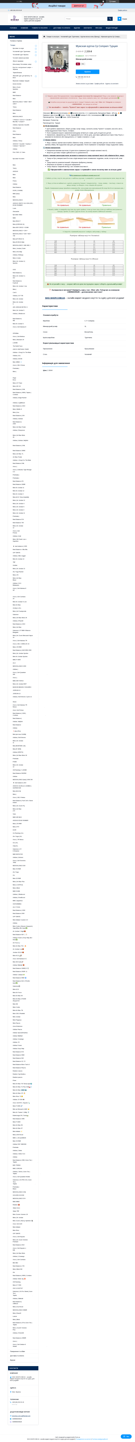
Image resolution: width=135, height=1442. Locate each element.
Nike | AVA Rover (18, 1134)
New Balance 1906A (19, 450)
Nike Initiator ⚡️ (17, 1131)
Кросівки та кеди (18, 48)
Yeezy (15, 107)
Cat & (14, 292)
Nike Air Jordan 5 (18, 323)
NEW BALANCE (18, 116)
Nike (14, 98)
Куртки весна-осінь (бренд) (90, 36)
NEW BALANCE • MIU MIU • (21, 245)
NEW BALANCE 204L (19, 1192)
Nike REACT (17, 221)
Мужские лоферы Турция (21, 81)
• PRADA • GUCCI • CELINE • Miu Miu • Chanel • (22, 120)
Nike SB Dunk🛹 (18, 962)
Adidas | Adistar (18, 418)
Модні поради (111, 28)
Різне (14, 1080)
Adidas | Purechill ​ (30, 1334)
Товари (12, 45)
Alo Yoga (16, 872)
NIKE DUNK (16, 891)
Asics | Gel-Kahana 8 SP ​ (28, 589)
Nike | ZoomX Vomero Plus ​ (27, 1329)
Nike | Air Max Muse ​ (31, 579)
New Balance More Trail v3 (21, 1064)
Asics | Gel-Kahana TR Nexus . (29, 706)
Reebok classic (17, 1071)
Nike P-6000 (16, 1122)
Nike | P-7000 (17, 1285)
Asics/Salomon (17, 1026)
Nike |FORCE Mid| (18, 242)
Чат (127, 1436)
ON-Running (16, 1282)
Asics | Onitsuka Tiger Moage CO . (26, 470)
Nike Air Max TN (18, 1010)
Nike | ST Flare (17, 383)
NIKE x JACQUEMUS (19, 1138)
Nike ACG (16, 989)
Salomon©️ (16, 986)
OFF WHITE (16, 552)
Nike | (14, 289)
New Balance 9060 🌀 (19, 978)
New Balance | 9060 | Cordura (22, 1275)
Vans (14, 814)
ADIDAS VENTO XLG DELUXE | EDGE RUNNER (23, 204)
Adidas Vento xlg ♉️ (19, 1279)
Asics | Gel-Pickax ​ (32, 532)
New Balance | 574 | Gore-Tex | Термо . (26, 1323)
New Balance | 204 (18, 415)
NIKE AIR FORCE (18, 681)
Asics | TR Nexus (18, 839)
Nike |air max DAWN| (19, 734)
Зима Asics (16, 1208)
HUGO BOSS (17, 84)
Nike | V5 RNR (17, 647)
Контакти (88, 28)
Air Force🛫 (16, 943)
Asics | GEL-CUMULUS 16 (21, 644)
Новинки (24, 28)
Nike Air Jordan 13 (18, 559)
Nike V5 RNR (17, 878)
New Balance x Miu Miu (20, 549)
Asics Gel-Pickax (18, 710)
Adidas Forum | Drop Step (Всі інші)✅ (22, 938)
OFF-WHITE (16, 916)
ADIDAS (15, 171)
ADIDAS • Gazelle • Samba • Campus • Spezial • (22, 145)
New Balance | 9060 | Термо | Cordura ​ (23, 393)
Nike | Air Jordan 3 (18, 510)
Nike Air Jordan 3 (18, 494)
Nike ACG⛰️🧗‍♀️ (17, 955)
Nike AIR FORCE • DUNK (21, 227)
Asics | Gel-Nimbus (19, 336)
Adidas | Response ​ (29, 431)
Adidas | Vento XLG (19, 1154)
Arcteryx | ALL (17, 608)
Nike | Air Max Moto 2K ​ (28, 436)
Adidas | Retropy (18, 255)
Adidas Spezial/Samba (20, 1032)
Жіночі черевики (18, 61)
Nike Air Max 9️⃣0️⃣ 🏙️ (20, 1090)
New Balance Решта (19, 1068)
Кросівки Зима (17, 214)
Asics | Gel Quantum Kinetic (21, 1176)
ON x (14, 131)
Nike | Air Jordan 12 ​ (29, 527)
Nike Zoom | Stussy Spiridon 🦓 (23, 1220)
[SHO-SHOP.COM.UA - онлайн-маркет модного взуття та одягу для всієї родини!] (15, 22)
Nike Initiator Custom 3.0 (20, 920)
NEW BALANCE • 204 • (20, 230)
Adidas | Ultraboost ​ (29, 314)
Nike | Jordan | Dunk (19, 248)
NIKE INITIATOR (18, 854)
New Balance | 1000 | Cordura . (29, 714)
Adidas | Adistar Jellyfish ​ (26, 441)
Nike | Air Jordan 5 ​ (30, 303)
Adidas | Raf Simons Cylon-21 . (26, 697)
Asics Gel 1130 (17, 1224)
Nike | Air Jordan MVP (20, 684)
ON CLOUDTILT (18, 1288)
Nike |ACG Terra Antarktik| (21, 497)
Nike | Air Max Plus (19, 881)
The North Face (17, 346)
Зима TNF (16, 1211)
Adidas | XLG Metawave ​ (30, 584)
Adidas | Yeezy (17, 141)
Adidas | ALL (17, 355)
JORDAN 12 (16, 690)
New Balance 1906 (18, 1119)
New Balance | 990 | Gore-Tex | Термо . (25, 1161)
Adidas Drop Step (18, 1048)
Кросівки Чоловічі (18, 158)
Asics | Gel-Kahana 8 (19, 327)
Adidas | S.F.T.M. (18, 295)
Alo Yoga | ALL (17, 836)
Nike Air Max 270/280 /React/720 (19, 1000)
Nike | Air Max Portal (19, 427)
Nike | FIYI (16, 827)
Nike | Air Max (17, 627)
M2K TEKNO (17, 1165)
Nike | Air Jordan (18, 299)
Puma (14, 181)
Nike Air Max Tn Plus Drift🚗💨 (22, 1087)
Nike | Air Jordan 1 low (20, 286)
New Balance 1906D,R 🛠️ (21, 968)
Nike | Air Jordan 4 (18, 503)
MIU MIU (15, 1263)
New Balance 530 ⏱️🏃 (20, 934)
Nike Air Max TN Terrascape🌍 (22, 1083)
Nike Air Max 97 (18, 1128)
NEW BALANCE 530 (19, 865)
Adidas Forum (17, 1045)
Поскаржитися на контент (83, 1439)
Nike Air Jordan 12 (18, 491)
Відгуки (77, 28)
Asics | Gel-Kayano (19, 1236)
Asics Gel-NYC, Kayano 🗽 (21, 1103)
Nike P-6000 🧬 (17, 1106)
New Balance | (17, 272)
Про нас (98, 28)
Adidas (15, 149)
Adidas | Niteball (18, 1298)
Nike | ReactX (17, 1313)
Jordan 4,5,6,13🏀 (18, 952)
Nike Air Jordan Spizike (20, 656)
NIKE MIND (16, 1201)
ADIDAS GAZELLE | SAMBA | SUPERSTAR (22, 787)
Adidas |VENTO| (18, 752)
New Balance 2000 (18, 913)
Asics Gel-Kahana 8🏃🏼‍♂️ (20, 959)
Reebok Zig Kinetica (19, 1074)
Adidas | (15, 669)
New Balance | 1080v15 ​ (30, 1302)
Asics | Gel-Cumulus (19, 1259)
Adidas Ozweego (18, 1039)
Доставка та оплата (61, 28)
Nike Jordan (16, 1017)
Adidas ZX (16, 1042)
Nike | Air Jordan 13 (19, 568)
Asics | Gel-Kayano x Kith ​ (27, 1249)
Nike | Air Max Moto (19, 1253)
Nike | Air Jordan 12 (19, 500)
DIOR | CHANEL (18, 190)
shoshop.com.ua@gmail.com (21, 1416)
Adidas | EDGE (17, 359)
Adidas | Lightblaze (19, 403)
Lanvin (15, 1316)
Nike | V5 (15, 575)
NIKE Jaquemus (18, 900)
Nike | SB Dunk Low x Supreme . (21, 541)
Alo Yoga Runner (18, 572)
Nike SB (15, 1004)
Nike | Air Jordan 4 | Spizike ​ (27, 262)
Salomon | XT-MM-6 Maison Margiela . (26, 631)
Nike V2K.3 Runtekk (19, 1013)
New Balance (17, 95)
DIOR (14, 830)
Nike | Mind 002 (17, 1269)
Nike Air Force (17, 992)
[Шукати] (110, 19)
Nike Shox (16, 1230)
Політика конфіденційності (100, 1439)
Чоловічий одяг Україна (20, 54)
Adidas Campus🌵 (19, 974)
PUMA (15, 762)
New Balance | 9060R (19, 1338)
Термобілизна (17, 72)
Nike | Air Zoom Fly (19, 806)
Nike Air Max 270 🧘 (19, 1093)
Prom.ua (77, 1437)
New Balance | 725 (18, 1266)
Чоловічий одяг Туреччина (70, 36)
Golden (15, 565)
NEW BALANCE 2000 (19, 666)
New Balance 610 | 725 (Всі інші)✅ (21, 982)
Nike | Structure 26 (18, 339)
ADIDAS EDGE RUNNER (20, 820)
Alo (14, 1272)
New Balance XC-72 (19, 1061)
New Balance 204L (18, 463)
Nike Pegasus (17, 1020)
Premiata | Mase (22, 1188)
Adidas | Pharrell (18, 621)
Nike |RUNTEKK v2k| (19, 746)
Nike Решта (16, 1023)
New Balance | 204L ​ (29, 446)
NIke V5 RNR (17, 869)
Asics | (15, 466)
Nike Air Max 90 (18, 995)
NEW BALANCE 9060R (20, 1310)
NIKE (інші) (16, 193)
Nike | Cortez (17, 258)
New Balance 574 (18, 519)
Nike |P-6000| (17, 749)
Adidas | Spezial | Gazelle (21, 125)
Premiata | (16, 368)
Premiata (15, 758)
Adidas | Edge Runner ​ (28, 398)
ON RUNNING (17, 904)
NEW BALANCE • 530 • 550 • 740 (22, 234)
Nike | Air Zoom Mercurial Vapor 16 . (25, 636)
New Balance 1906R (19, 484)
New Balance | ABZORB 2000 (22, 650)
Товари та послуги (39, 28)
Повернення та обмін (17, 1351)
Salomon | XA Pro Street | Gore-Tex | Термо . (23, 1293)
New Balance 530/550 (19, 773)
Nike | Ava (16, 412)
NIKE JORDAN (17, 1168)
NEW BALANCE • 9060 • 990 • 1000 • (22, 103)
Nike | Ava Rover (18, 1307)
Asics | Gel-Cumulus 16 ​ (28, 597)
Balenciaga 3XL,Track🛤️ (20, 1115)
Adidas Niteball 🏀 (18, 965)
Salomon (15, 614)
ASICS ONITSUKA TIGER (21, 349)
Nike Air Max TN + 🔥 (19, 946)
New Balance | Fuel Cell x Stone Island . (25, 801)
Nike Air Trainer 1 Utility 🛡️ (21, 1112)
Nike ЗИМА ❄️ (17, 362)
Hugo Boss (21, 379)
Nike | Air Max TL (18, 454)
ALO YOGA (16, 907)
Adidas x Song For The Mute (22, 352)
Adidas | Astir (17, 536)
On (14, 875)
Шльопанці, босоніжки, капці (22, 64)
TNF (14, 562)
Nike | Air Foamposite (19, 611)
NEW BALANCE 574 (19, 1198)
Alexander (16, 211)
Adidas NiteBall (17, 1036)
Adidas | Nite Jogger (19, 556)
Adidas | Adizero (18, 857)
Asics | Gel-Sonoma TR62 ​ (28, 861)
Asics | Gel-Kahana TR (20, 640)
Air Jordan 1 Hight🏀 (19, 931)
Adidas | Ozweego (18, 1256)
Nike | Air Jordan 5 (18, 310)
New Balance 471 (18, 481)
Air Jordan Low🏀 (18, 949)
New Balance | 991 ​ (30, 319)
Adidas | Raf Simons (19, 737)
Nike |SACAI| (17, 791)
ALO (14, 663)
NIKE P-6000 (17, 659)
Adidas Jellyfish (18, 721)
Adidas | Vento (17, 1150)
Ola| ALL (15, 846)
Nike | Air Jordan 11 (19, 513)
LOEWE (15, 343)
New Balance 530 (18, 1058)
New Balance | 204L (19, 389)
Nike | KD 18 (16, 386)
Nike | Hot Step (17, 251)
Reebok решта (17, 1077)
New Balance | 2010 (19, 406)
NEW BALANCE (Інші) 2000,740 (22, 779)
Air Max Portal (17, 457)
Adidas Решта (17, 1029)
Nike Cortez (16, 1007)
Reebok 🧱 (16, 1205)
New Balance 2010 (18, 1245)
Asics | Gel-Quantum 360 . (30, 673)
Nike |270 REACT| (18, 239)
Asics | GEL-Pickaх (19, 365)
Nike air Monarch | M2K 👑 (21, 1109)
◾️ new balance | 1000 (20, 546)
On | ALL (15, 842)
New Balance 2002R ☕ (20, 971)
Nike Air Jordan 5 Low (19, 602)
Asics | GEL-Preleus (19, 797)
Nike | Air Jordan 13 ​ (29, 766)
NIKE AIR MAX (17, 817)
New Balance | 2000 (19, 910)
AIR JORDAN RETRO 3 (20, 307)
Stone (14, 702)
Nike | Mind (16, 888)
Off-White (15, 333)
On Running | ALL (18, 833)
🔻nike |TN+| (17, 731)
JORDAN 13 (16, 693)
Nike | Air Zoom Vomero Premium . (27, 1240)
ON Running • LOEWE (20, 770)
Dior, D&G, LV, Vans (19, 152)
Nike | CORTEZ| (18, 885)
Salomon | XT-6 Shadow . (32, 850)
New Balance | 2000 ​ (30, 423)
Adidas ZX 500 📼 (18, 1099)
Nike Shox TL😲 (18, 1096)
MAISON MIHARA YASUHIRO (22, 687)
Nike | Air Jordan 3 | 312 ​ (28, 277)
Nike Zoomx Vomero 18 (20, 1214)
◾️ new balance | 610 (19, 783)
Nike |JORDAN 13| (18, 224)
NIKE (14, 92)
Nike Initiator (16, 1227)
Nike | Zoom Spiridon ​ (31, 88)
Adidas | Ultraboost (19, 894)
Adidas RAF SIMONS (19, 1144)
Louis (14, 208)
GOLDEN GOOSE (18, 1195)
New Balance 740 (18, 522)
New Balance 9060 (18, 1055)
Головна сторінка (16, 41)
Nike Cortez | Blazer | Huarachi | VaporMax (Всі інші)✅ (23, 927)
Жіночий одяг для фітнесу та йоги (22, 76)
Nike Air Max (17, 605)
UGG (14, 269)
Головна (13, 28)
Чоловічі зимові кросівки (21, 58)
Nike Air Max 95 (18, 1125)
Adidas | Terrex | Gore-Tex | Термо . (27, 1172)
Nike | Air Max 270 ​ (31, 810)
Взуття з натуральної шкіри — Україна (23, 68)
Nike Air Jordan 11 (18, 487)
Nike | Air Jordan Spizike (20, 653)
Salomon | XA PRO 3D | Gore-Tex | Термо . (24, 1181)
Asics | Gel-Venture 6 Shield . (30, 1345)
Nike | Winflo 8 (17, 409)
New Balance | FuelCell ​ (30, 282)
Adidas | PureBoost (19, 897)
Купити (88, 72)
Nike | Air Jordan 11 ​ (29, 741)
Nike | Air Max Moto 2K (20, 617)
